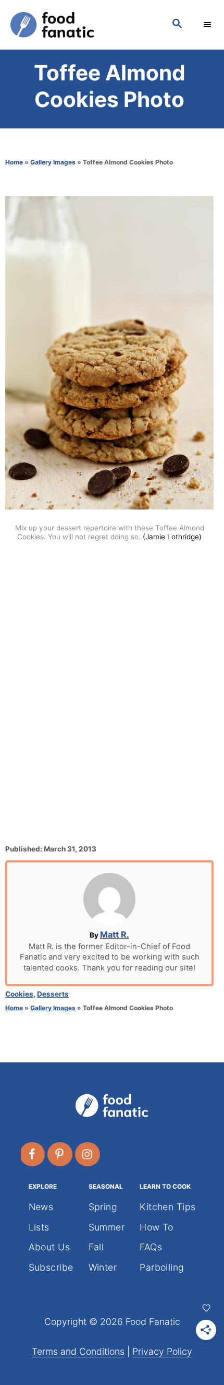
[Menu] (208, 24)
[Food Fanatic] (80, 25)
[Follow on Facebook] (33, 1154)
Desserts (53, 994)
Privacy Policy (162, 1351)
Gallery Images (53, 162)
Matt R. (114, 934)
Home (14, 162)
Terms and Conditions (78, 1351)
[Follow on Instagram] (88, 1154)
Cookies (19, 994)
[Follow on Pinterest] (60, 1154)
